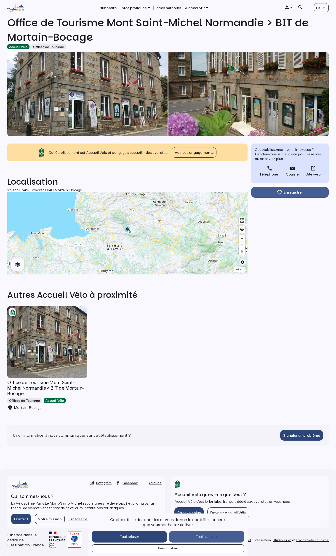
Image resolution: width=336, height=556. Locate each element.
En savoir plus (189, 512)
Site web (313, 174)
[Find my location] (242, 229)
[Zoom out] (242, 245)
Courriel (293, 174)
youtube (155, 483)
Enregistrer (293, 192)
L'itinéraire (108, 7)
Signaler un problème (301, 435)
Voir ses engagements (194, 152)
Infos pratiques (134, 7)
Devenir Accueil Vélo (228, 512)
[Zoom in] (242, 238)
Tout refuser (129, 537)
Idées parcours (168, 7)
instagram (104, 483)
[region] (127, 233)
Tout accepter (207, 537)
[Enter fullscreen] (242, 220)
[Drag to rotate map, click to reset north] (242, 251)
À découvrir (195, 7)
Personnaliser (168, 548)
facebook (130, 483)
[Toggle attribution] (242, 262)
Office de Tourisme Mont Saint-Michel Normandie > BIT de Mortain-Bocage (45, 388)
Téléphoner (269, 174)
